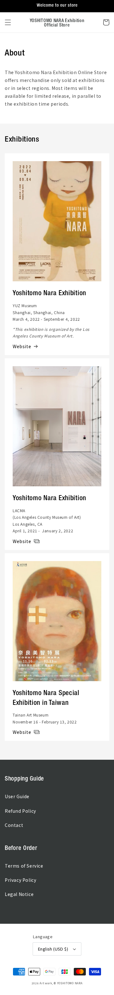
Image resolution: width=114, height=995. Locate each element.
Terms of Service (24, 866)
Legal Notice (19, 894)
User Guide (17, 796)
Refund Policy (20, 811)
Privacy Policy (20, 880)
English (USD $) (53, 949)
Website (22, 346)
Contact (14, 825)
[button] (8, 22)
